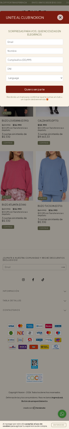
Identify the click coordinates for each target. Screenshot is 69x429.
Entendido (58, 425)
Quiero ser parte (34, 89)
